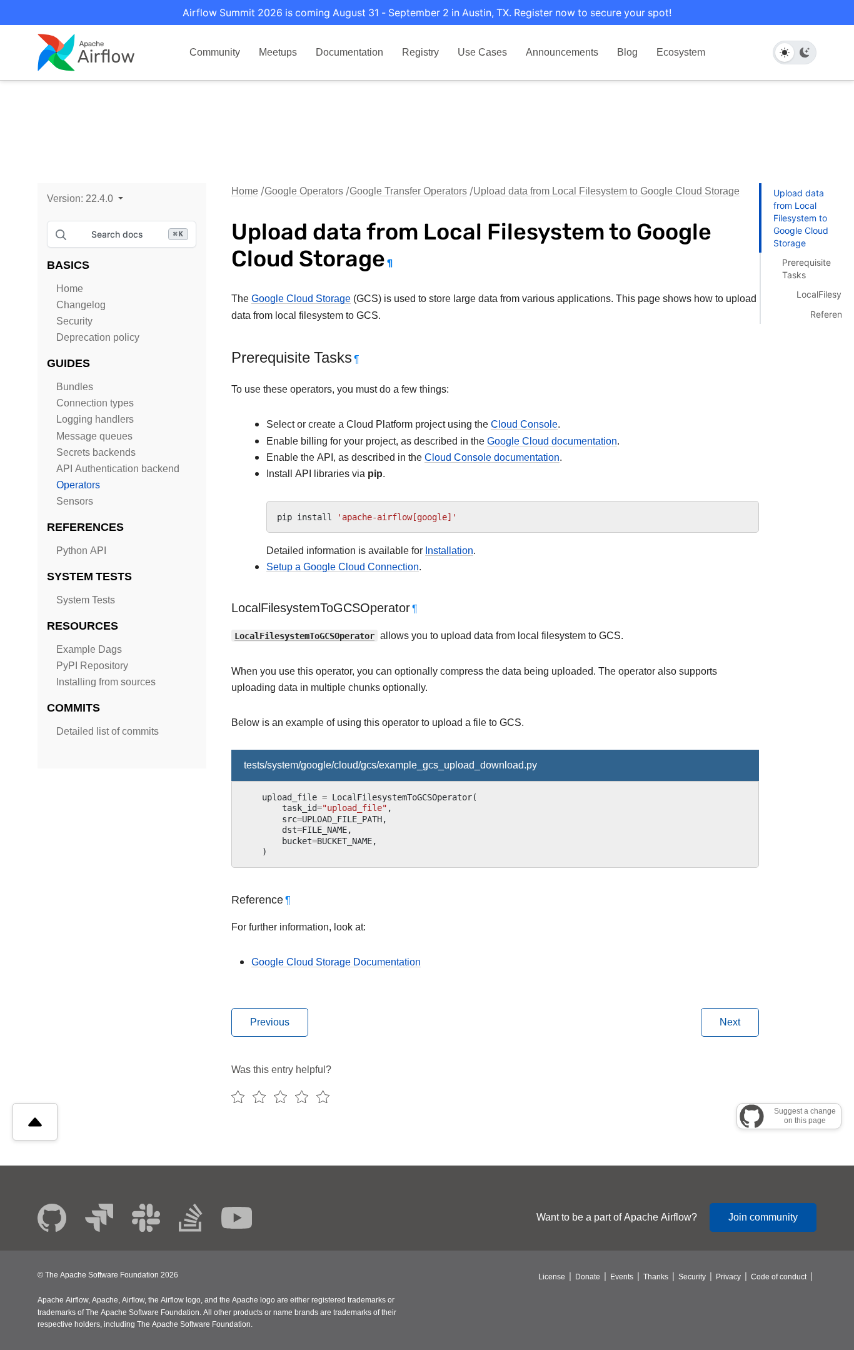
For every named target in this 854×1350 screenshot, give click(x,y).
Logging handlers (95, 419)
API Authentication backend (117, 469)
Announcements (562, 52)
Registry (420, 52)
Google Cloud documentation (552, 441)
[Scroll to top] (35, 1122)
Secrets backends (96, 452)
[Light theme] (784, 52)
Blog (627, 52)
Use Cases (482, 52)
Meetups (278, 52)
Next (730, 1022)
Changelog (81, 305)
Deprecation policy (97, 337)
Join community (763, 1217)
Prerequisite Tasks (806, 268)
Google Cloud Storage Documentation (336, 962)
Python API (81, 551)
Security (74, 321)
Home (69, 289)
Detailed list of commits (107, 731)
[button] (85, 198)
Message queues (94, 436)
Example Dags (89, 649)
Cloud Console (524, 424)
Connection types (95, 403)
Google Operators (303, 191)
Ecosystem (680, 52)
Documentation (349, 52)
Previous (269, 1022)
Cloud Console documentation (492, 457)
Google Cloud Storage (301, 299)
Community (214, 52)
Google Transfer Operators (408, 191)
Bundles (74, 387)
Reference (831, 314)
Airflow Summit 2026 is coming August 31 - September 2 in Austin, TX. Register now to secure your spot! (427, 12)
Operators (78, 485)
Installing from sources (106, 682)
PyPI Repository (92, 666)
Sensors (74, 501)
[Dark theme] (804, 52)
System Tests (85, 600)
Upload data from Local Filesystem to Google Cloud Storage (606, 191)
